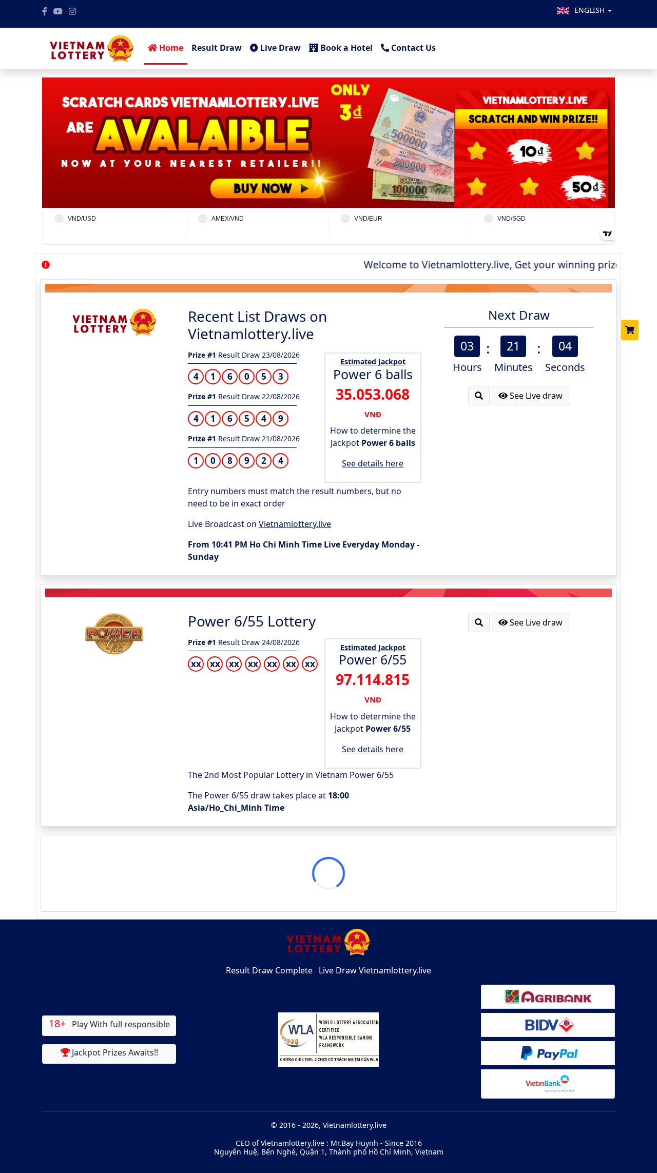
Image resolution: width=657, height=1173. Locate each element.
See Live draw (535, 395)
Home (170, 47)
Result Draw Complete (269, 970)
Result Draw (216, 47)
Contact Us (412, 47)
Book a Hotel (345, 47)
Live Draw (279, 47)
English (590, 10)
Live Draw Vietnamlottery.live (375, 970)
